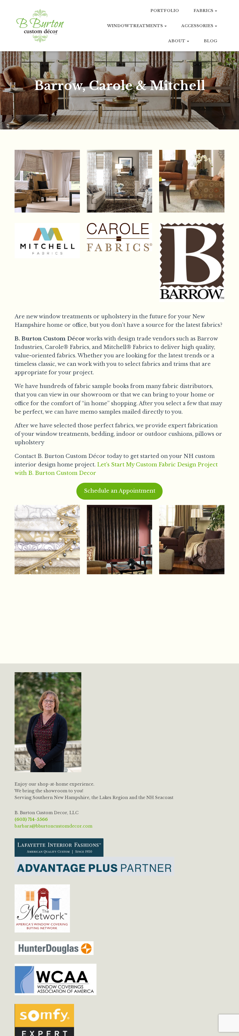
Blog (210, 40)
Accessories (197, 25)
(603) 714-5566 (31, 819)
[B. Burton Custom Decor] (40, 25)
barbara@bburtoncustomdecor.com (53, 826)
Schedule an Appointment (119, 491)
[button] (215, 10)
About (177, 40)
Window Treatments (135, 25)
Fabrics (204, 10)
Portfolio (164, 10)
